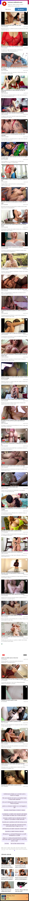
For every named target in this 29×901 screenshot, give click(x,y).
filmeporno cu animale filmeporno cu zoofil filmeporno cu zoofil (14, 834)
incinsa (7, 843)
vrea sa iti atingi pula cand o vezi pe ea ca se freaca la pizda (14, 802)
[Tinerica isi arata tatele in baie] (14, 692)
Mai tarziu (8, 9)
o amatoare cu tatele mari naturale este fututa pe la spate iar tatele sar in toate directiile (14, 814)
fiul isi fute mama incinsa (17, 843)
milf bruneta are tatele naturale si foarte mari (15, 828)
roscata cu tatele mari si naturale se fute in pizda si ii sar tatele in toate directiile (14, 818)
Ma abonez (21, 9)
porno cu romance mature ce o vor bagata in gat (14, 806)
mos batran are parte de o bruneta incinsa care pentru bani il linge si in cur (14, 825)
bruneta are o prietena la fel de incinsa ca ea (14, 822)
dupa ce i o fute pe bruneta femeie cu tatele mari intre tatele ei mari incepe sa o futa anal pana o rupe (14, 839)
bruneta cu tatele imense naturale (14, 831)
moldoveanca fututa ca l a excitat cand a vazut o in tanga (14, 794)
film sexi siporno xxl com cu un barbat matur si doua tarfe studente (14, 798)
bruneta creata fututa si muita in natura (14, 810)
